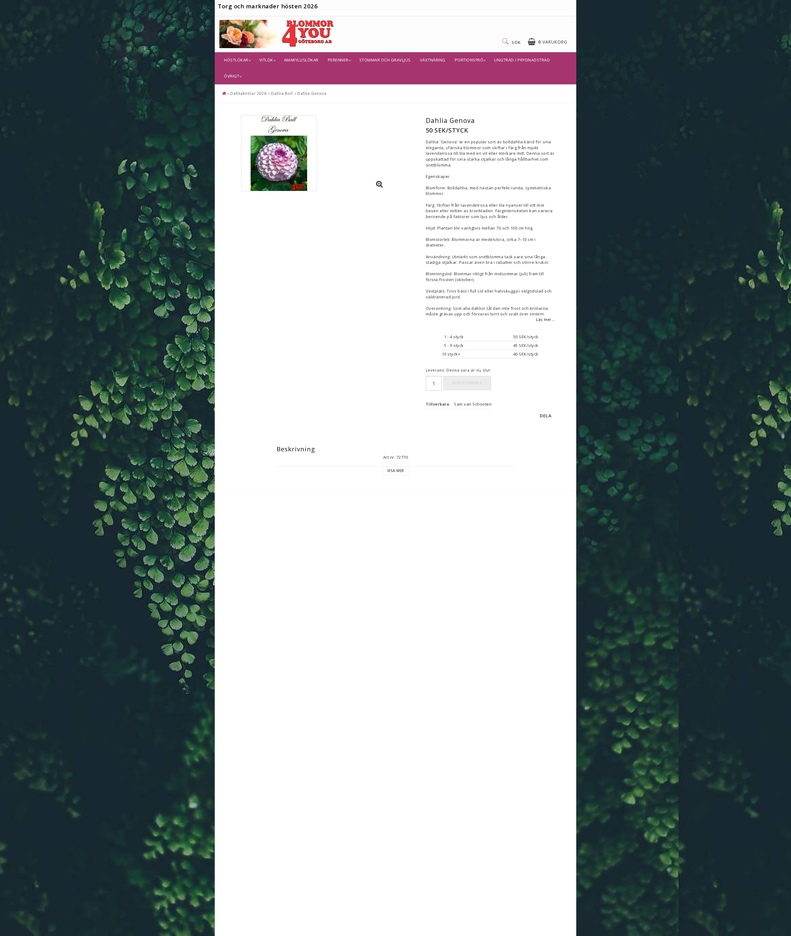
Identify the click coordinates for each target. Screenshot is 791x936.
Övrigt (231, 76)
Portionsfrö (469, 60)
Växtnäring (433, 60)
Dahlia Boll (282, 93)
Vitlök (266, 60)
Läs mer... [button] (545, 319)
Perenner (338, 60)
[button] (547, 42)
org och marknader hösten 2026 (270, 6)
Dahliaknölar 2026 (248, 93)
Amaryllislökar (301, 60)
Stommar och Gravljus (385, 60)
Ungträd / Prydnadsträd (522, 60)
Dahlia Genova (312, 93)
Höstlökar (236, 60)
